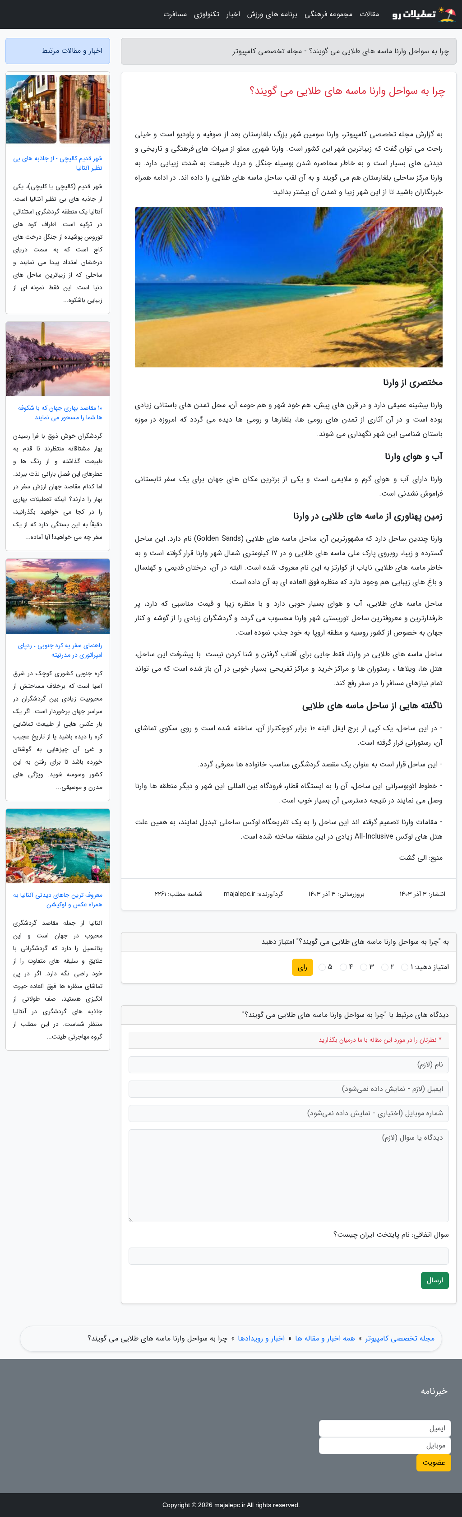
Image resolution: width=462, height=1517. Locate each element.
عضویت (433, 1462)
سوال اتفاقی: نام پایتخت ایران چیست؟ (391, 1234)
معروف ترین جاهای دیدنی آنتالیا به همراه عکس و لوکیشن (57, 900)
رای (302, 967)
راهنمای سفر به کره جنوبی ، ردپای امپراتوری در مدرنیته (60, 650)
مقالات (369, 14)
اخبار (233, 14)
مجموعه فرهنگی (328, 14)
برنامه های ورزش (272, 14)
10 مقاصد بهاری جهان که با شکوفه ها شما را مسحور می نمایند (60, 413)
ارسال (435, 1280)
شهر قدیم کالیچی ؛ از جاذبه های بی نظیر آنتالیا (57, 163)
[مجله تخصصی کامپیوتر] (423, 14)
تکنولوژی (206, 14)
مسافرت (175, 14)
